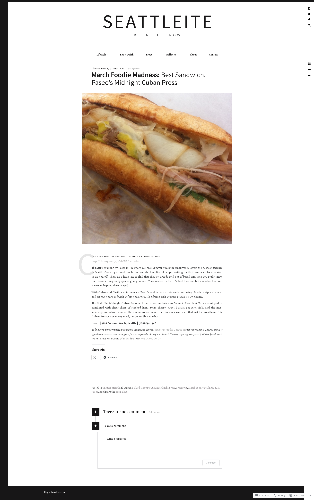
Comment (211, 462)
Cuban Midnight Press (162, 388)
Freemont (181, 388)
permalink (121, 392)
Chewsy (145, 388)
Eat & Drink (126, 54)
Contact (213, 54)
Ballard (136, 388)
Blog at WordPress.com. (55, 492)
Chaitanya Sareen (100, 68)
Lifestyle (101, 54)
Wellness (171, 54)
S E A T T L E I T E (156, 21)
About (193, 54)
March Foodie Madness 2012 (204, 388)
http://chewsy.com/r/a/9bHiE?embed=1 (116, 261)
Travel (149, 54)
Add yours (154, 412)
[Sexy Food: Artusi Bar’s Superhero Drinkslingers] (309, 70)
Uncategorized (133, 68)
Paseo (95, 323)
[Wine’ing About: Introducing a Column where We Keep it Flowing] (309, 76)
